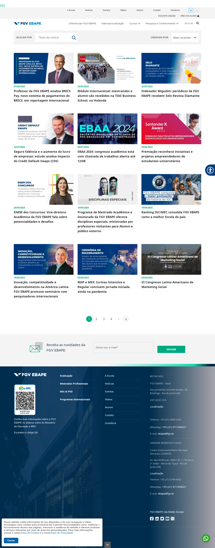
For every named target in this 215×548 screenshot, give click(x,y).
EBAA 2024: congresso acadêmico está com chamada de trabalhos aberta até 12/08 (106, 156)
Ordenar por (159, 37)
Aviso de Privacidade (62, 532)
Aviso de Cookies (30, 532)
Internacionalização (112, 23)
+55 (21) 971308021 (174, 427)
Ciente (11, 540)
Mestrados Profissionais (74, 383)
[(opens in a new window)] (25, 399)
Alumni (140, 10)
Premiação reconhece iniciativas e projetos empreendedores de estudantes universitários (167, 156)
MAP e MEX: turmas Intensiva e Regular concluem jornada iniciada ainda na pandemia (104, 287)
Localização (156, 406)
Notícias (89, 10)
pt (191, 10)
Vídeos (123, 10)
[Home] (27, 23)
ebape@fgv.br (166, 433)
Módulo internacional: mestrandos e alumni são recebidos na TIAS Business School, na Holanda (107, 95)
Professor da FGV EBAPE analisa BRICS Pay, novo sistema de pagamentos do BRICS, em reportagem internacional (42, 95)
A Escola (71, 10)
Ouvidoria (175, 10)
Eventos (106, 10)
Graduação (66, 375)
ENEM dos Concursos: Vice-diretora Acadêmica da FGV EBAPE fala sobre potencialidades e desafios (40, 217)
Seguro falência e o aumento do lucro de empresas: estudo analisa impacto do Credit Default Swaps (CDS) (42, 156)
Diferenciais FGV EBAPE (82, 23)
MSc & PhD (66, 391)
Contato (157, 10)
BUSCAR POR (24, 37)
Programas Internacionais (75, 399)
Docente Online (167, 15)
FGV (2, 5)
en (197, 10)
